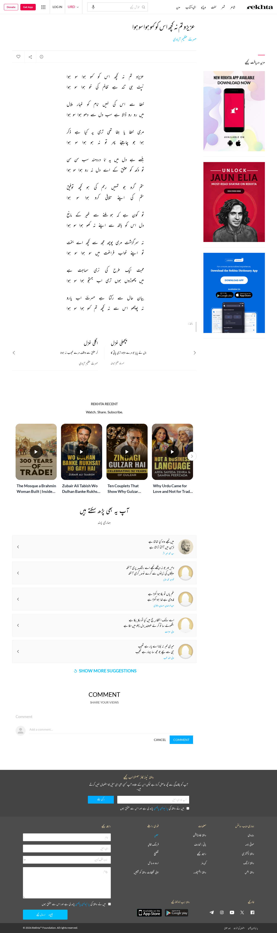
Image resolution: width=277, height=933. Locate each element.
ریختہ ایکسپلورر (199, 872)
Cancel (160, 740)
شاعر (232, 7)
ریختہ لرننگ (248, 863)
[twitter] (242, 912)
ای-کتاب (190, 7)
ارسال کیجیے (40, 914)
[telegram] (211, 912)
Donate (11, 7)
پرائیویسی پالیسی (161, 808)
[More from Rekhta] (43, 7)
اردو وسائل (153, 863)
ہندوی (251, 835)
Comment (181, 740)
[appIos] (149, 913)
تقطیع (156, 854)
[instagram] (221, 912)
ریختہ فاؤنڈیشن (199, 835)
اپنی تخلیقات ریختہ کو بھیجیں (146, 872)
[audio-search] (93, 6)
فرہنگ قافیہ (153, 844)
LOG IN (57, 7)
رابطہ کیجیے (201, 854)
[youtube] (232, 912)
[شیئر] (30, 57)
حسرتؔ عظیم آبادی (184, 39)
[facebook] (252, 912)
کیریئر (203, 863)
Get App (28, 7)
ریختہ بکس (249, 872)
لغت (213, 7)
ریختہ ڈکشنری (248, 854)
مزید (178, 7)
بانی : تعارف (200, 844)
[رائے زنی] (41, 56)
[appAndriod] (176, 913)
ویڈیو (203, 7)
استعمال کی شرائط (239, 928)
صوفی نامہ (249, 844)
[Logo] (259, 7)
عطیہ (156, 835)
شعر (223, 7)
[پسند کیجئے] (18, 57)
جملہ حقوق (227, 928)
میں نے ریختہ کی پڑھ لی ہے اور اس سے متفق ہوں (152, 808)
